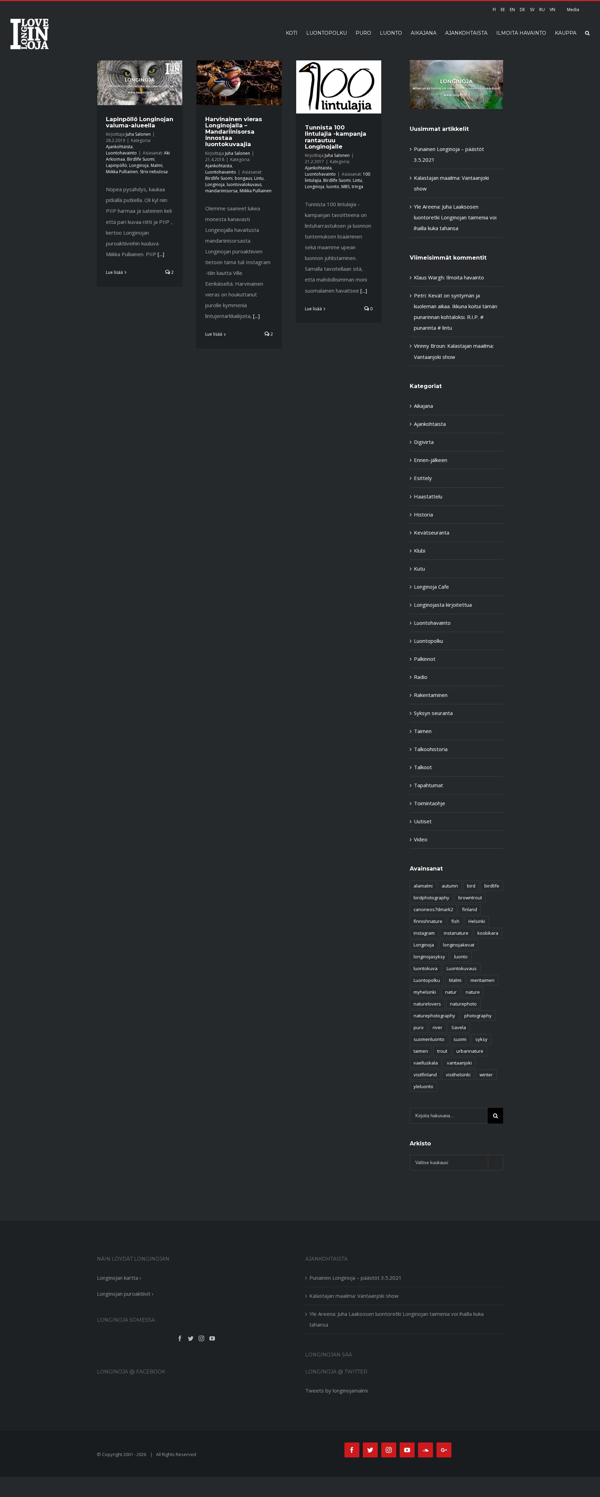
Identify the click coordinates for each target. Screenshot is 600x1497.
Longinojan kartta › (119, 1277)
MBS (345, 187)
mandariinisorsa (221, 191)
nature (473, 992)
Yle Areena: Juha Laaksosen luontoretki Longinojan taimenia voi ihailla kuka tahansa (455, 217)
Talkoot (423, 767)
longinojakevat (458, 945)
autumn (450, 886)
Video (420, 839)
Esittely (423, 477)
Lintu (259, 178)
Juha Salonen (138, 134)
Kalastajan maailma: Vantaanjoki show (354, 1295)
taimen (421, 1051)
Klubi (419, 550)
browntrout (470, 897)
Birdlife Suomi (141, 159)
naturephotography (434, 1015)
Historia (423, 514)
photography (478, 1015)
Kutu (419, 568)
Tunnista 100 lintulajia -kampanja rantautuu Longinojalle (335, 137)
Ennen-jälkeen (430, 459)
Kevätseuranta (431, 532)
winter (486, 1074)
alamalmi (423, 886)
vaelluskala (426, 1063)
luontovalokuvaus (244, 184)
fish (455, 921)
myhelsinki (425, 992)
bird (471, 886)
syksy (481, 1039)
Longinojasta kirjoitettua (443, 604)
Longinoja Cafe (431, 586)
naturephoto (463, 1004)
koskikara (487, 933)
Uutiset (423, 821)
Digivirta (424, 441)
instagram (424, 933)
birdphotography (431, 897)
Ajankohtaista (119, 147)
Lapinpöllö (116, 165)
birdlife (491, 886)
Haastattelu (428, 496)
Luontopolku (428, 640)
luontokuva (426, 968)
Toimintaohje (429, 803)
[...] (161, 254)
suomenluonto (429, 1039)
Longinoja (139, 165)
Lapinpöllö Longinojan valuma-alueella (139, 122)
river (437, 1027)
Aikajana (423, 405)
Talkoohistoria (431, 749)
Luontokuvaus (462, 968)
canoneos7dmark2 (433, 909)
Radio (420, 676)
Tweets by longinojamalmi (336, 1390)
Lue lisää (114, 272)
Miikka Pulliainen (122, 172)
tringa (357, 187)
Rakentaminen (431, 694)
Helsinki (476, 921)
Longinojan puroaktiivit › (125, 1293)
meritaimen (482, 980)
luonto (332, 187)
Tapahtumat (428, 785)
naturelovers (427, 1004)
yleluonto (423, 1086)
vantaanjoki (459, 1063)
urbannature (469, 1051)
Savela (458, 1027)
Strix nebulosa (154, 172)
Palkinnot (424, 658)
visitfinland (425, 1074)
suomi (459, 1039)
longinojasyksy (429, 956)
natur (451, 992)
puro (419, 1027)
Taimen (423, 731)
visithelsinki (458, 1074)
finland (469, 909)
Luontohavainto (121, 153)
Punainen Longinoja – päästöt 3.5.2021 (355, 1277)
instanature (456, 933)
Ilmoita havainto (465, 277)
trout (442, 1051)
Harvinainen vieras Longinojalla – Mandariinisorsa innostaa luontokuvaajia (233, 132)
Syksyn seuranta (433, 712)
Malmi (156, 165)
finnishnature (428, 921)
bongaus (243, 178)
